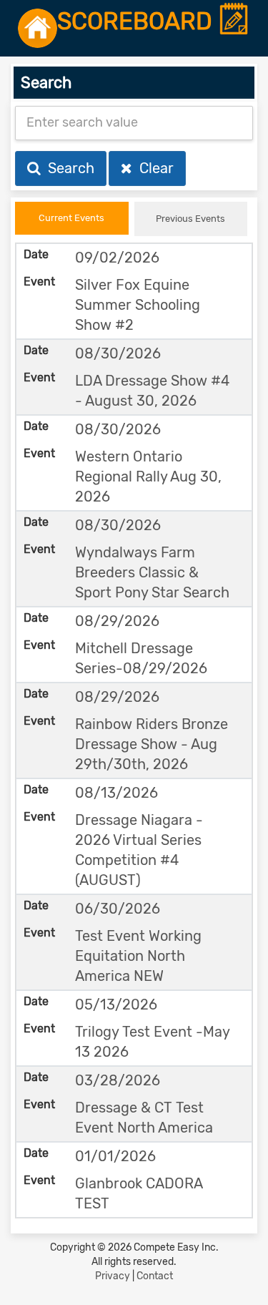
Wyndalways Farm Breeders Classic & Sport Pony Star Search (152, 572)
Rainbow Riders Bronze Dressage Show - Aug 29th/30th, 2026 (151, 744)
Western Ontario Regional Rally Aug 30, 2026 (148, 476)
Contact (155, 1276)
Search (67, 168)
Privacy (112, 1276)
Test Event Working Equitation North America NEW (138, 955)
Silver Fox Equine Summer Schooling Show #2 (137, 304)
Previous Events (190, 218)
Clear (153, 168)
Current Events (71, 217)
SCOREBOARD (137, 22)
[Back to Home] (37, 28)
